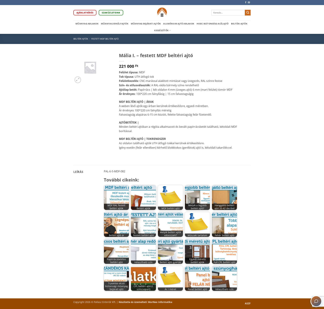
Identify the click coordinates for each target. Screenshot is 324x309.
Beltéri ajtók (239, 23)
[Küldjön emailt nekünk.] (249, 2)
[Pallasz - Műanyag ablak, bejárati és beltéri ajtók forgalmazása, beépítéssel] (162, 12)
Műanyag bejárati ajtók (146, 23)
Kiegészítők (161, 30)
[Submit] (248, 13)
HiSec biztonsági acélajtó (212, 23)
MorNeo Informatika (160, 302)
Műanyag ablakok (87, 23)
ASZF (248, 303)
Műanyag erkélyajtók (114, 23)
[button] (78, 79)
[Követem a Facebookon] (246, 2)
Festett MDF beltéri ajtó (105, 38)
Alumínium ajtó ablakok (178, 23)
